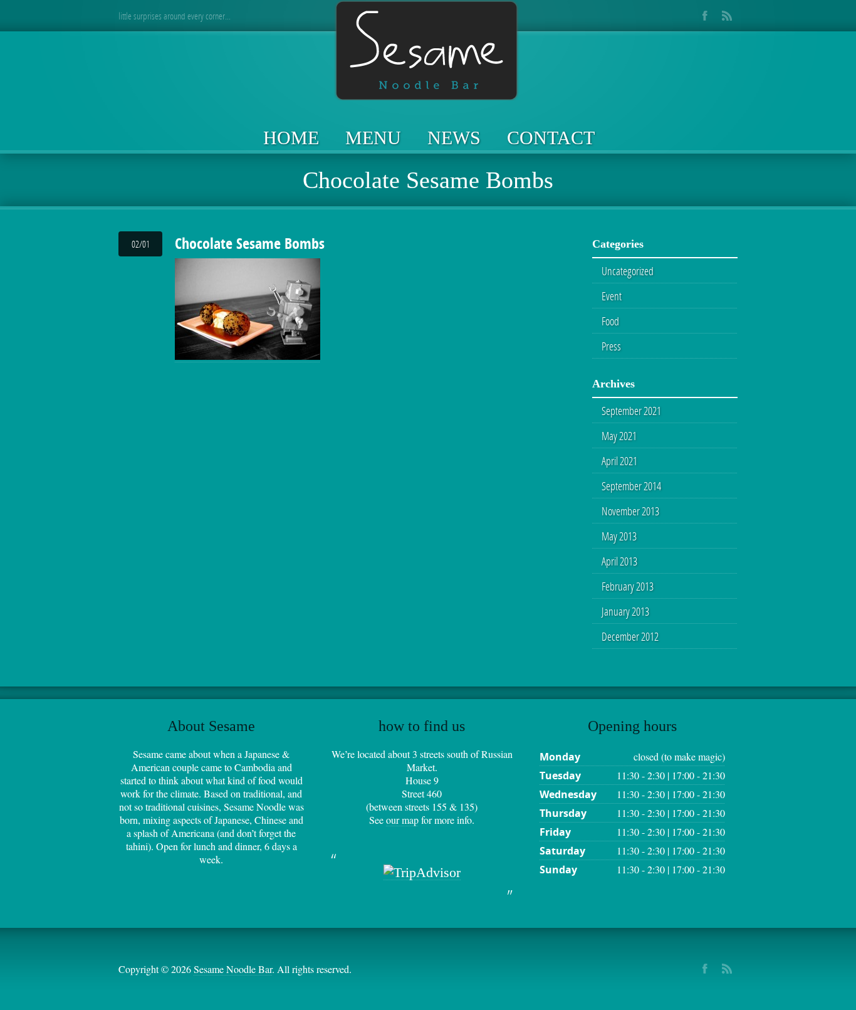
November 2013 (630, 510)
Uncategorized (628, 270)
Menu (373, 137)
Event (612, 295)
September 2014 (631, 485)
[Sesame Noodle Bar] (428, 51)
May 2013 (619, 536)
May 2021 (619, 435)
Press (611, 346)
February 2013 (628, 586)
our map (402, 819)
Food (610, 321)
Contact (551, 137)
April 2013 (619, 561)
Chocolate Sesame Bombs (250, 243)
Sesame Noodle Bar (233, 969)
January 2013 (625, 611)
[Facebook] (705, 15)
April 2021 (619, 460)
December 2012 (630, 636)
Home (291, 137)
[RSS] (727, 15)
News (454, 137)
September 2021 (631, 410)
